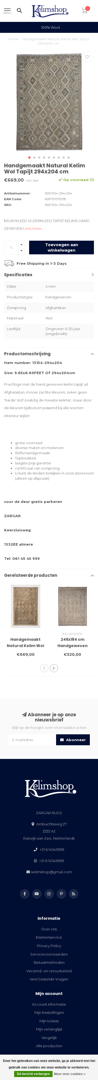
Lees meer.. (33, 228)
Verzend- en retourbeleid (49, 971)
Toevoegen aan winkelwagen (61, 247)
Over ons (49, 929)
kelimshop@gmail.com (51, 872)
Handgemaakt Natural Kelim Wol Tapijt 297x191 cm (25, 646)
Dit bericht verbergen (33, 1074)
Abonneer (75, 740)
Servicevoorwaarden (49, 954)
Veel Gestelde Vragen (49, 979)
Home (14, 39)
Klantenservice (49, 937)
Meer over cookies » (69, 1074)
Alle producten (49, 1046)
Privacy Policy (49, 946)
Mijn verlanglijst (49, 1029)
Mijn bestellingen (49, 1012)
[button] (29, 157)
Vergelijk (49, 1037)
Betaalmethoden (49, 962)
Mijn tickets (49, 1021)
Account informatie (49, 1004)
